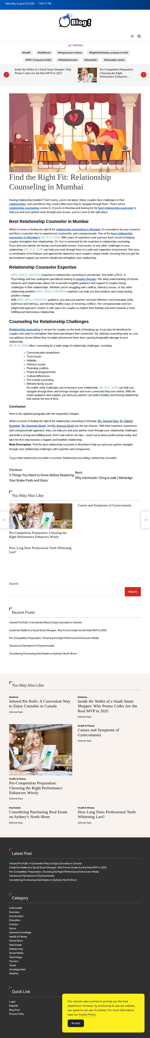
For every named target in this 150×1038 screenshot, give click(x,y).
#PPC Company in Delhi (38, 60)
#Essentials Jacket (114, 60)
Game (12, 928)
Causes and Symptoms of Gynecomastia (104, 505)
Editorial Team (16, 712)
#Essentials (90, 60)
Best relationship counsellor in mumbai (39, 457)
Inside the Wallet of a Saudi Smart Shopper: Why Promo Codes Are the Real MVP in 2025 (38, 71)
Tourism (13, 961)
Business (13, 697)
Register (13, 1005)
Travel (12, 965)
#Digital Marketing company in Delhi (108, 52)
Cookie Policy (87, 1014)
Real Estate (15, 807)
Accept (76, 1023)
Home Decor (16, 940)
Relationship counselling (76, 457)
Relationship (16, 948)
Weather (13, 973)
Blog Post (14, 1009)
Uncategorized (17, 969)
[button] (6, 74)
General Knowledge (20, 932)
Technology (15, 957)
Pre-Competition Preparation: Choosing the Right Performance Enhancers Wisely (112, 75)
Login (12, 1001)
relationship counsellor (104, 457)
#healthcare (44, 52)
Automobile (15, 907)
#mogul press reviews (70, 52)
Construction (16, 916)
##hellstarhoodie (67, 60)
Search (13, 583)
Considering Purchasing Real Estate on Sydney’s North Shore (43, 653)
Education (14, 920)
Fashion (13, 924)
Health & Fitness (17, 779)
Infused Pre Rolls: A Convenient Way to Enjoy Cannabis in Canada (45, 622)
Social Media (16, 952)
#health (26, 52)
